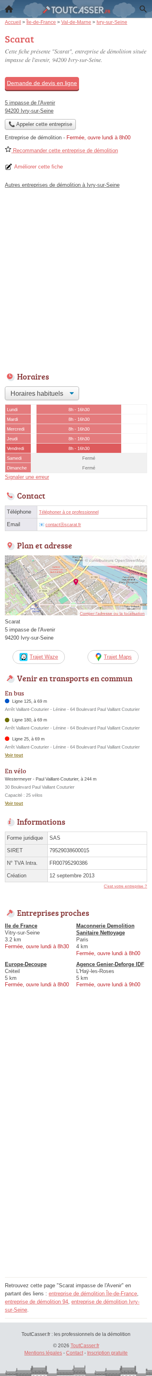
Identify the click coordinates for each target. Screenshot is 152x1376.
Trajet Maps (118, 657)
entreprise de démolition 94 (36, 1302)
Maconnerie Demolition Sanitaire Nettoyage (105, 929)
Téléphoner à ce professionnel (68, 512)
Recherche (143, 9)
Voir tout (14, 755)
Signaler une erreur (27, 477)
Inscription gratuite (107, 1353)
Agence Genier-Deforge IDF (110, 964)
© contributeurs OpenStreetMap (115, 560)
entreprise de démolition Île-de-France (93, 1294)
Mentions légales (43, 1353)
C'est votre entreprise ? (125, 886)
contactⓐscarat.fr (63, 524)
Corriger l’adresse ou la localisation (112, 613)
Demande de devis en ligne (42, 83)
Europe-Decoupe (26, 964)
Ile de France (21, 926)
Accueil (9, 9)
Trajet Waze (44, 657)
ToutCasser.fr (85, 1345)
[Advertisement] (76, 278)
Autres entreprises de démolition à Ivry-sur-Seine (62, 185)
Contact (74, 1353)
